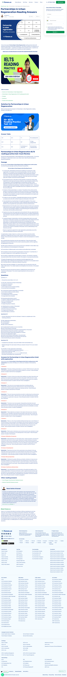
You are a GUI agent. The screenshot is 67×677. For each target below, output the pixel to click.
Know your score (19, 566)
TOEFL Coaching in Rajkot (39, 617)
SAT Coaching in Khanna (56, 600)
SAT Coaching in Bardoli (56, 605)
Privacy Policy (50, 28)
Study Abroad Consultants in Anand (56, 560)
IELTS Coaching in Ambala (6, 611)
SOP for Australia (4, 646)
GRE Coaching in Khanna (23, 600)
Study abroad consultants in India (56, 571)
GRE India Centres (21, 618)
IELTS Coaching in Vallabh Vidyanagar (8, 596)
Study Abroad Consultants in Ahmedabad (58, 558)
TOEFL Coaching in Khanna (40, 600)
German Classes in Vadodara (28, 633)
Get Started (60, 2)
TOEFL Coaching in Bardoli (40, 605)
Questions (4, 98)
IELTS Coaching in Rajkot (6, 618)
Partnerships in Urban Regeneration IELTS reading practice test (15, 94)
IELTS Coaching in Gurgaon (6, 617)
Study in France (4, 560)
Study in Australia (4, 556)
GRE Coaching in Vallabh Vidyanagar (25, 594)
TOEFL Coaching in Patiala (40, 603)
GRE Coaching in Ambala (23, 609)
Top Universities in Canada (37, 551)
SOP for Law (25, 642)
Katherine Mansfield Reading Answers (10, 482)
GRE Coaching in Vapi (22, 596)
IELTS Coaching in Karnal (6, 583)
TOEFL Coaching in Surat (39, 588)
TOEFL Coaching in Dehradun (40, 583)
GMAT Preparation (19, 564)
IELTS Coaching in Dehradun (6, 585)
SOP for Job (3, 650)
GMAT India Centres (56, 620)
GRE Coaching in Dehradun (23, 583)
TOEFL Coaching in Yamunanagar (41, 607)
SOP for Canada (4, 642)
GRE (24, 659)
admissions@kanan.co (8, 538)
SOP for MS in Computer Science (29, 653)
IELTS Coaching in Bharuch (6, 613)
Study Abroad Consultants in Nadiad (57, 564)
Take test (55, 32)
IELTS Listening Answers (49, 661)
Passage (4, 96)
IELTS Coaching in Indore (6, 603)
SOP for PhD (47, 644)
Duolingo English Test (20, 560)
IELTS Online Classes (5, 620)
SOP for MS (25, 650)
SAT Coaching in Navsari (56, 590)
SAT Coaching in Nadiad (56, 598)
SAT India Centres (55, 618)
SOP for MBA (25, 648)
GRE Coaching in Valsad (22, 613)
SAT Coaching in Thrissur (57, 585)
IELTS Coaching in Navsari (6, 592)
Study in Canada (4, 551)
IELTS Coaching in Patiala (6, 605)
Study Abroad (3, 6)
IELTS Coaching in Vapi (5, 598)
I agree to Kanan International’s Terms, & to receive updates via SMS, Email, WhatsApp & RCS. (56, 28)
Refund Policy (45, 674)
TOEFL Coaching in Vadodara (40, 579)
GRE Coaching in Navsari (23, 590)
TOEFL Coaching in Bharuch (40, 611)
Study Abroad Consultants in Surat (56, 553)
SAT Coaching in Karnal (56, 581)
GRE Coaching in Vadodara (23, 579)
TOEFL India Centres (39, 618)
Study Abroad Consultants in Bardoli (57, 556)
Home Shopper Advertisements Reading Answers (12, 480)
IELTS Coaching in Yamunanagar (7, 609)
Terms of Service (58, 674)
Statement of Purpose (49, 642)
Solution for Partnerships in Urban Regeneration (12, 92)
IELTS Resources (26, 665)
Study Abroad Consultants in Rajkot (56, 570)
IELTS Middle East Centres (6, 626)
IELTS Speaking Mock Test (6, 663)
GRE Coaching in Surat (22, 588)
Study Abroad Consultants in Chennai (57, 551)
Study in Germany (4, 558)
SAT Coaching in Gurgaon (57, 615)
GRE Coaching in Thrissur (23, 585)
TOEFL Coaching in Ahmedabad (41, 592)
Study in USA (3, 553)
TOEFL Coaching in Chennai (40, 586)
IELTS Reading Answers (27, 661)
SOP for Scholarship (5, 648)
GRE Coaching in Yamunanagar (24, 607)
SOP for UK (3, 644)
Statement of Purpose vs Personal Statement (53, 646)
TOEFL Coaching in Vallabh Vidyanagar (42, 594)
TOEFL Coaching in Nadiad (40, 598)
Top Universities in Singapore (37, 556)
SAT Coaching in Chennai (57, 586)
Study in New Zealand (5, 564)
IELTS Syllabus (25, 663)
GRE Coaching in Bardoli (22, 605)
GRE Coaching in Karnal (22, 581)
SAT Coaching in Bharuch (57, 611)
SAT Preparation (19, 556)
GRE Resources (47, 663)
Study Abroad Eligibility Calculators (51, 665)
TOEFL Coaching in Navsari (40, 590)
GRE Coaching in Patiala (22, 603)
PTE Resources (4, 661)
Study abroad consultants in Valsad (56, 568)
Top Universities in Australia (37, 558)
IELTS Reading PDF (48, 659)
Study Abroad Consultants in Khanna (57, 562)
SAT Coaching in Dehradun (57, 583)
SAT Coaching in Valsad (56, 613)
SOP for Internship (26, 644)
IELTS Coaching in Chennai (6, 588)
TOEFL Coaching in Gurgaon (40, 615)
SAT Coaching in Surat (56, 588)
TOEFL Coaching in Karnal (39, 581)
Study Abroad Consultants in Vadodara (57, 566)
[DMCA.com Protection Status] (9, 540)
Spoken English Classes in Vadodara (8, 633)
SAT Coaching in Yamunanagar (57, 607)
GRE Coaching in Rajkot (22, 617)
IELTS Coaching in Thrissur (6, 586)
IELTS (2, 579)
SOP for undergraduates (27, 646)
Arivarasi (6, 15)
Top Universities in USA (36, 553)
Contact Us (11, 671)
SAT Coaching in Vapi (56, 596)
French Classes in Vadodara (6, 635)
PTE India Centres (21, 620)
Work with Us (25, 671)
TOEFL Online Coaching (20, 562)
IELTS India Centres (5, 622)
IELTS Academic (19, 551)
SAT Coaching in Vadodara (57, 579)
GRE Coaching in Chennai (23, 586)
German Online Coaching (27, 635)
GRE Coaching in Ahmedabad (23, 592)
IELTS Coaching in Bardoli (6, 607)
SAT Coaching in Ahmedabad (57, 592)
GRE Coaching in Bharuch (23, 611)
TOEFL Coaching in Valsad (39, 613)
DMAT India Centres (56, 622)
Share (32, 16)
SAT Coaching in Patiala (56, 603)
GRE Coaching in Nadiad (22, 598)
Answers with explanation (7, 100)
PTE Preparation (19, 558)
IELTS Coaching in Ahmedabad (7, 594)
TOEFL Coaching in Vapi (39, 596)
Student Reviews (18, 671)
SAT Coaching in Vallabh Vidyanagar (59, 594)
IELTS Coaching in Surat (5, 590)
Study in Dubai (4, 562)
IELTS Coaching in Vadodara (6, 581)
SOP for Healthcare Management (7, 653)
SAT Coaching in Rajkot (56, 617)
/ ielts (7, 6)
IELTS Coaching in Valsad (6, 615)
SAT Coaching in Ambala (56, 609)
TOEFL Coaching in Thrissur (40, 585)
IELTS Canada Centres (5, 624)
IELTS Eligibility (4, 665)
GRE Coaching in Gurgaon (23, 615)
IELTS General (19, 553)
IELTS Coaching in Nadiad (6, 600)
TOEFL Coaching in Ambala (40, 609)
